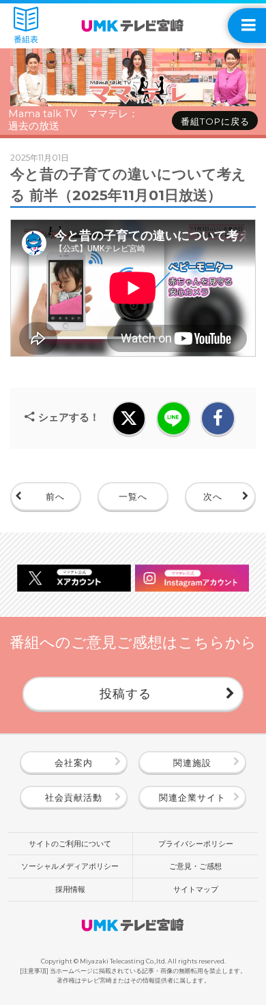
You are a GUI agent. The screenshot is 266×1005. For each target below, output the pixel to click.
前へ (55, 496)
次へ (212, 496)
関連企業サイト (192, 797)
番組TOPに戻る (215, 121)
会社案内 (74, 762)
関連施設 (192, 762)
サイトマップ (195, 889)
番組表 (26, 40)
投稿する (125, 693)
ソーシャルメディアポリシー (70, 866)
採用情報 (70, 889)
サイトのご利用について (70, 843)
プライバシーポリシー (195, 843)
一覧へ (133, 496)
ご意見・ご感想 (195, 866)
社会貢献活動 (73, 797)
